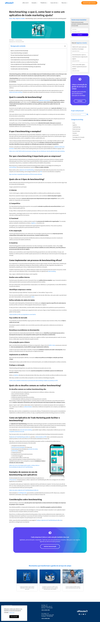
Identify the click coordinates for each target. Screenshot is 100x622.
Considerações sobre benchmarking (19, 69)
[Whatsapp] (81, 614)
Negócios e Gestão (20, 18)
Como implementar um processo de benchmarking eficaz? (25, 60)
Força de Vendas (76, 131)
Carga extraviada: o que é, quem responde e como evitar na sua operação (27, 588)
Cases (73, 123)
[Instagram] (85, 614)
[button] (65, 46)
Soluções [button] (34, 3)
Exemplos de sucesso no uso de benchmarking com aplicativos (26, 66)
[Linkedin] (79, 614)
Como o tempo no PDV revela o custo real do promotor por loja (73, 587)
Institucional (75, 135)
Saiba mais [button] (11, 612)
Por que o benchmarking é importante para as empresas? (24, 55)
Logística (74, 125)
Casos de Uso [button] (53, 3)
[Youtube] (83, 614)
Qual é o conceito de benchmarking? (19, 50)
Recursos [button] (64, 3)
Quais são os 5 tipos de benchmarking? (20, 57)
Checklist (74, 133)
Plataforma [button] (43, 3)
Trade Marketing (76, 127)
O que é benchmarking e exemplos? (19, 53)
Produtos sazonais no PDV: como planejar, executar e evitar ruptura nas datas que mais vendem (50, 588)
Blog (14, 18)
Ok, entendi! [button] (14, 616)
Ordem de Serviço (76, 129)
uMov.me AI (25, 3)
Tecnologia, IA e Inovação (78, 137)
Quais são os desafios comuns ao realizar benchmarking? (24, 62)
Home (10, 18)
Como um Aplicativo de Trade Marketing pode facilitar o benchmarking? (28, 64)
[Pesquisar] (87, 114)
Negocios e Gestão (76, 139)
